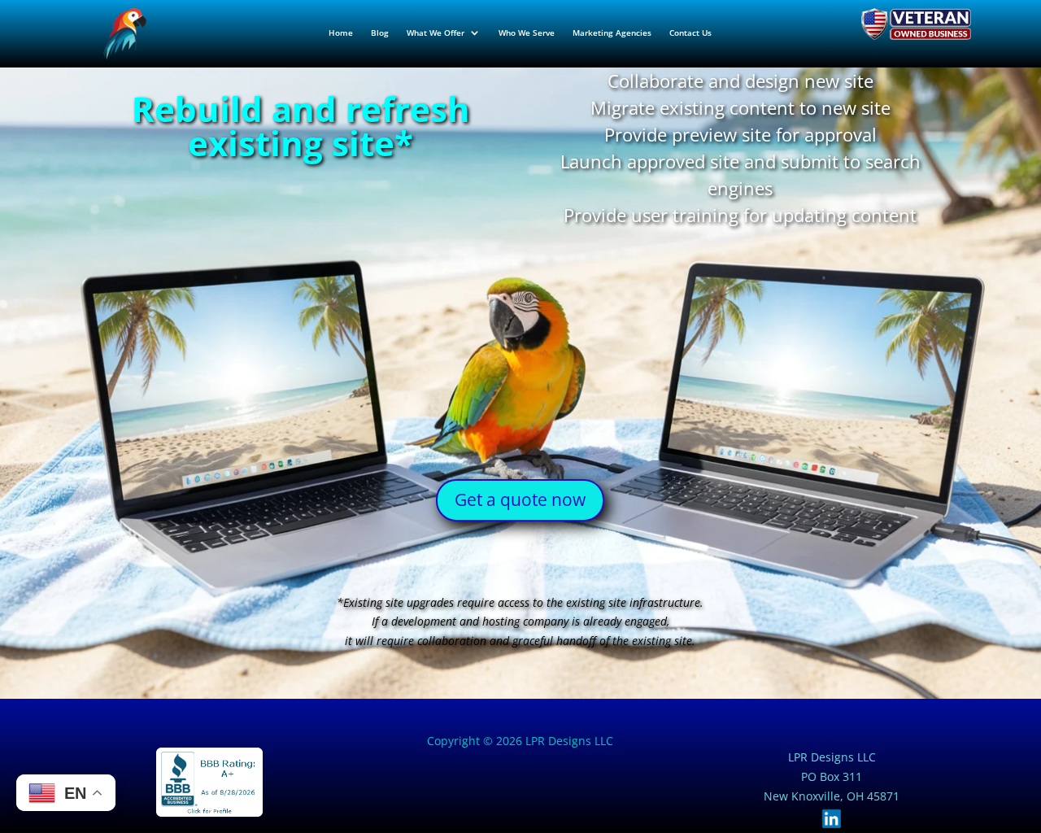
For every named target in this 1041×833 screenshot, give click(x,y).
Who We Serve (527, 32)
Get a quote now (520, 499)
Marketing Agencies (612, 32)
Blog (380, 32)
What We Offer (435, 32)
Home (341, 32)
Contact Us (690, 32)
